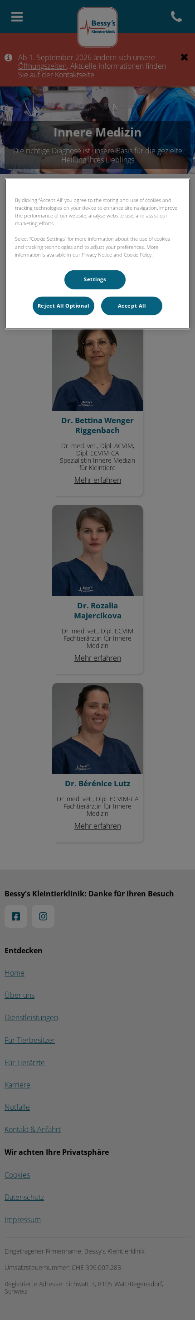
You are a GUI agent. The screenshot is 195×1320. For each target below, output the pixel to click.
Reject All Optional (63, 305)
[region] (97, 253)
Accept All (132, 305)
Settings (95, 279)
